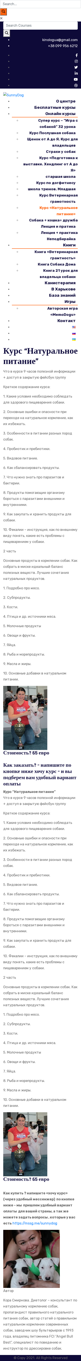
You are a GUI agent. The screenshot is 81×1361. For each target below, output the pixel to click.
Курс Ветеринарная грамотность (58, 198)
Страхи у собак (61, 151)
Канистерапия (60, 282)
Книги (69, 245)
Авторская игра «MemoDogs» (62, 311)
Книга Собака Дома (57, 264)
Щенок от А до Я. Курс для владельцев (52, 142)
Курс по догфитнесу (56, 183)
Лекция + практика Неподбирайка (59, 235)
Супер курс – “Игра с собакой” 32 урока (58, 123)
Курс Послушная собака (52, 133)
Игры (70, 301)
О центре (66, 101)
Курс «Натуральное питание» (59, 211)
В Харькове (63, 289)
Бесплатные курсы (55, 107)
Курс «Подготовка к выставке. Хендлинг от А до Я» (50, 164)
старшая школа (61, 176)
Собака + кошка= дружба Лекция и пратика (53, 223)
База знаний (62, 295)
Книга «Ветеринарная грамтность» (56, 255)
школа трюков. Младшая (52, 189)
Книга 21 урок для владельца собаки (59, 273)
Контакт (66, 320)
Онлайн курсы (60, 113)
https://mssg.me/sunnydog (34, 1223)
